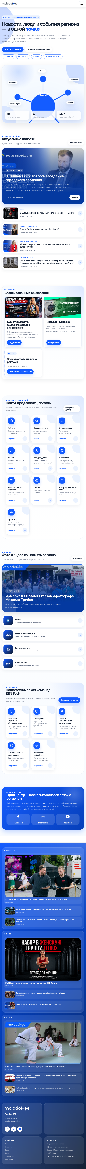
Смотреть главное (13, 49)
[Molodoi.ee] (17, 1108)
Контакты (8, 1147)
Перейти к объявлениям (38, 49)
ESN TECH (10, 850)
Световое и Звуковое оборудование (61, 1156)
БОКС (8, 934)
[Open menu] (81, 3)
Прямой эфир (10, 1156)
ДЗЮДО (9, 1017)
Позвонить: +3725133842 (20, 372)
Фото (7, 1150)
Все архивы (77, 558)
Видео (7, 1153)
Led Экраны (51, 1153)
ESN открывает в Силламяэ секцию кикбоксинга (18, 324)
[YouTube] (19, 1129)
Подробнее (14, 342)
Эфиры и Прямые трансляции (58, 1147)
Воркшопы (9, 1159)
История (8, 1144)
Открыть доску (69, 409)
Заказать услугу (69, 700)
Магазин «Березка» (58, 321)
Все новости (76, 142)
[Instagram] (13, 1129)
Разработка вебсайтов (55, 1144)
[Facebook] (7, 1129)
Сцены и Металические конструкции (60, 1150)
